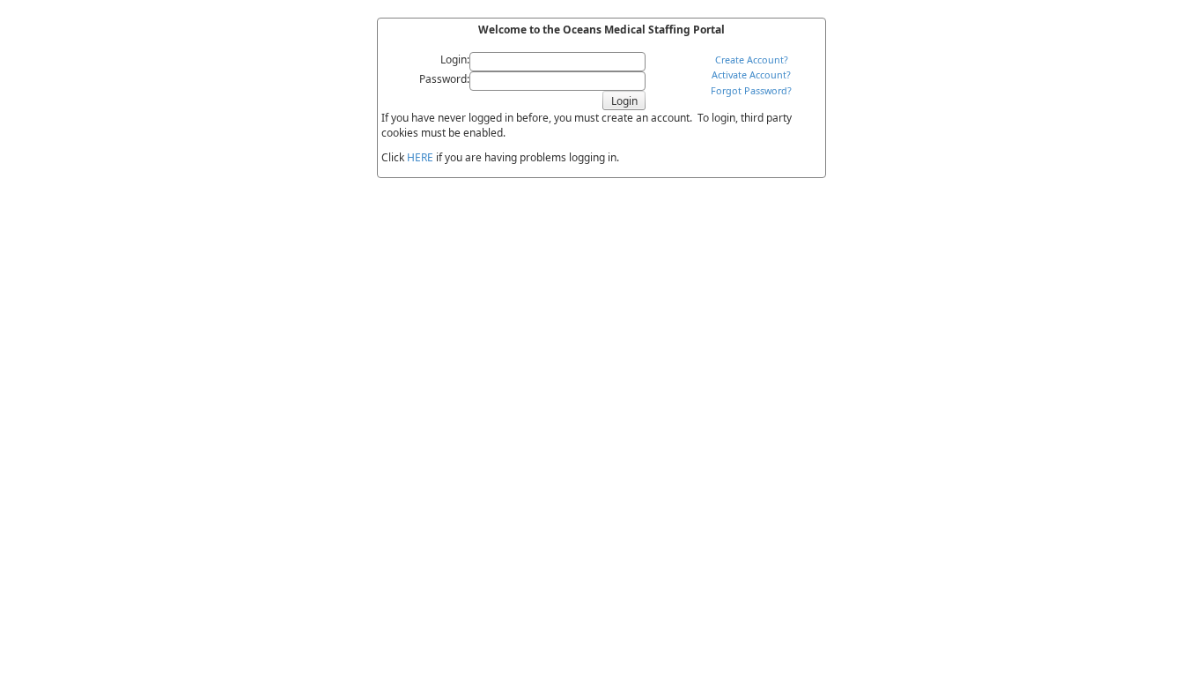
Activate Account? (751, 74)
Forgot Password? (751, 90)
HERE (420, 157)
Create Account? (751, 59)
